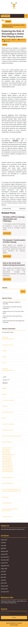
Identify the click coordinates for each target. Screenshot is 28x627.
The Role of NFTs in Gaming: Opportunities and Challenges (14, 219)
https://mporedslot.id (7, 468)
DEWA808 (15, 140)
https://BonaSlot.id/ (6, 459)
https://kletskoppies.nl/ (7, 412)
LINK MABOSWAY (7, 503)
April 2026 (3, 548)
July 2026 (3, 542)
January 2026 (4, 554)
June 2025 (3, 574)
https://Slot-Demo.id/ (7, 463)
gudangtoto (5, 337)
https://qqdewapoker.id (7, 469)
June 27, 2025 (6, 39)
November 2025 (5, 560)
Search (4, 287)
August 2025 (4, 568)
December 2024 (5, 591)
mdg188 (4, 350)
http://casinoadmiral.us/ (8, 477)
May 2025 (3, 577)
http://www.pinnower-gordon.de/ (10, 509)
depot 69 (4, 394)
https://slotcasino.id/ (7, 448)
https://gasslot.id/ (6, 453)
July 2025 (3, 571)
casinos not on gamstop (8, 400)
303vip (4, 418)
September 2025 (5, 565)
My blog (8, 21)
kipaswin (4, 388)
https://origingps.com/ (7, 442)
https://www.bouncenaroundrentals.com (12, 436)
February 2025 (4, 586)
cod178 (4, 377)
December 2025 (5, 557)
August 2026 (4, 539)
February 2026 (4, 551)
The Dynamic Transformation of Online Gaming (14, 241)
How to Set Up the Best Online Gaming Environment (14, 264)
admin (14, 39)
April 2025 (3, 580)
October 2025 (4, 562)
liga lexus (5, 383)
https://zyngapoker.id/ (7, 464)
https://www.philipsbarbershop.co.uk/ (11, 491)
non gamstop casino (7, 516)
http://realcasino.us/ (7, 510)
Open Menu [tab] (6, 16)
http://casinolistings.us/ (7, 483)
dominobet (4, 406)
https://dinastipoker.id (7, 471)
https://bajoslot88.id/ (7, 461)
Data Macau (5, 497)
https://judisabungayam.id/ (8, 454)
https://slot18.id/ (6, 451)
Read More (7, 234)
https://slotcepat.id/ (6, 458)
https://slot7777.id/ (6, 456)
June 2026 (3, 545)
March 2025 (4, 583)
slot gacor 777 (6, 380)
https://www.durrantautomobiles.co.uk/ (11, 489)
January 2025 (4, 588)
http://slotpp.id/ (5, 449)
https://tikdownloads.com (8, 338)
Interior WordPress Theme (13, 623)
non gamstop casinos (7, 344)
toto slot (4, 362)
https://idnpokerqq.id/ (7, 466)
